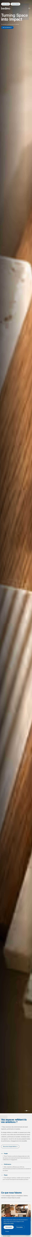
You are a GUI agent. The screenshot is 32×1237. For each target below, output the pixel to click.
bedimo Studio (5, 4)
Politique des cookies (9, 1223)
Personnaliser (19, 1227)
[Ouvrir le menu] (29, 8)
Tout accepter (8, 1227)
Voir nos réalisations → (7, 27)
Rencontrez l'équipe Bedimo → (10, 1146)
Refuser (7, 1231)
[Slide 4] (28, 1110)
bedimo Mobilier (15, 4)
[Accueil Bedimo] (13, 8)
